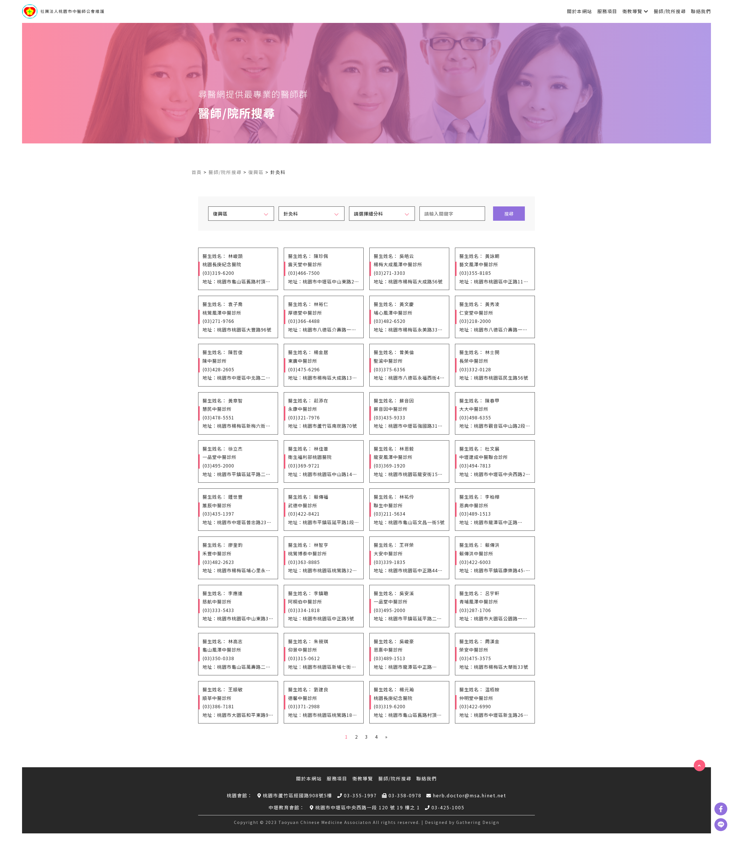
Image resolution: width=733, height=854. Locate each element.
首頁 (197, 172)
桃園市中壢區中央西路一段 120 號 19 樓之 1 (367, 807)
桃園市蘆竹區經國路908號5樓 (297, 795)
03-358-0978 (405, 795)
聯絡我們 (701, 11)
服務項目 (607, 11)
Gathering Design (477, 822)
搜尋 (508, 213)
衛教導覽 (632, 11)
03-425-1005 (447, 807)
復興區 (256, 172)
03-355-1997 (360, 795)
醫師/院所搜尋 (670, 11)
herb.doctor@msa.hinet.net (469, 795)
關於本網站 (579, 11)
